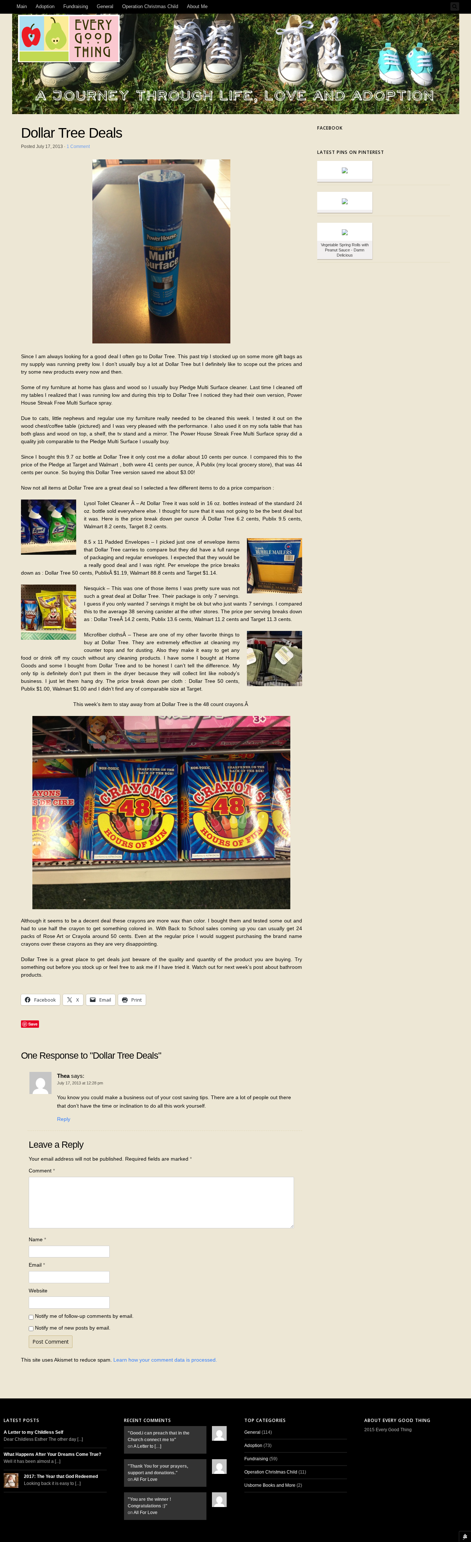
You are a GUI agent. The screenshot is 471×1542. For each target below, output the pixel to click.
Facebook (330, 128)
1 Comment (78, 146)
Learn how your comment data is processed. (165, 1360)
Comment (42, 1171)
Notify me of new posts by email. (72, 1328)
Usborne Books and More (269, 1485)
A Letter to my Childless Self (33, 1432)
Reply (63, 1119)
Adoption (45, 6)
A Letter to (147, 1446)
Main (22, 6)
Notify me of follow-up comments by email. (84, 1316)
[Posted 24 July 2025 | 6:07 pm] (344, 201)
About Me (197, 6)
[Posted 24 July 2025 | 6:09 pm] (344, 170)
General (105, 6)
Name (37, 1239)
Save (33, 1024)
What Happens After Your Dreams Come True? (52, 1454)
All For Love (145, 1479)
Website (38, 1291)
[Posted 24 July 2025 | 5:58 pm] (344, 232)
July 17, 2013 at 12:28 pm (80, 1083)
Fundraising (75, 6)
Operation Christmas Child (150, 6)
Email (37, 1265)
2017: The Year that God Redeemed (61, 1476)
